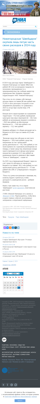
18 (7, 288)
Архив (11, 261)
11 (7, 285)
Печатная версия (30, 360)
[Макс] (16, 386)
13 (13, 285)
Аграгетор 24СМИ (9, 265)
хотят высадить (19, 188)
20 (13, 288)
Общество (21, 345)
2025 (16, 261)
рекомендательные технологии (11, 333)
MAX (12, 196)
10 (5, 285)
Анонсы (33, 352)
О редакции (29, 362)
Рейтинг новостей (8, 356)
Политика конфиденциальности (11, 335)
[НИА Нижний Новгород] (19, 23)
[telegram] (12, 386)
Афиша (32, 347)
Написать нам (7, 362)
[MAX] (5, 228)
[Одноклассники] (10, 228)
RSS (22, 360)
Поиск (18, 360)
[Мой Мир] (13, 228)
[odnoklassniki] (8, 386)
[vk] (4, 386)
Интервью (16, 354)
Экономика (13, 345)
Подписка (11, 360)
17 (5, 288)
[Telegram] (18, 228)
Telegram (6, 196)
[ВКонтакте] (7, 228)
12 (10, 285)
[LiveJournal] (15, 228)
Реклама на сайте (18, 362)
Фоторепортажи (7, 352)
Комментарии (25, 354)
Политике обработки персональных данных (20, 396)
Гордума (11, 217)
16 (22, 285)
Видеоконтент (7, 354)
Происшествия (25, 347)
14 (16, 285)
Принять (20, 400)
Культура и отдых (8, 347)
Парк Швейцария (22, 217)
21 (16, 288)
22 (19, 288)
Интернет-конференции (22, 352)
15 (19, 285)
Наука (4, 349)
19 (10, 288)
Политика (5, 345)
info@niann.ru (10, 318)
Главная (5, 261)
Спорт (17, 347)
